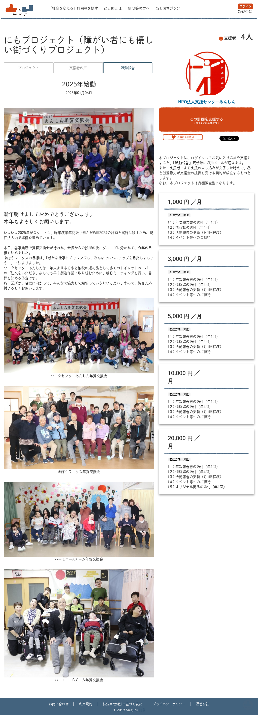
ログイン (245, 6)
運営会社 (202, 704)
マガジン (167, 8)
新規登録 (245, 11)
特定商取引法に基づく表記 (122, 704)
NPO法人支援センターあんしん (206, 102)
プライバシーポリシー (169, 704)
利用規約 (85, 704)
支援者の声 (78, 68)
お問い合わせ (59, 704)
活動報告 (128, 68)
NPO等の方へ (139, 8)
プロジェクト (28, 68)
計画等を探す (74, 8)
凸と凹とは (113, 8)
